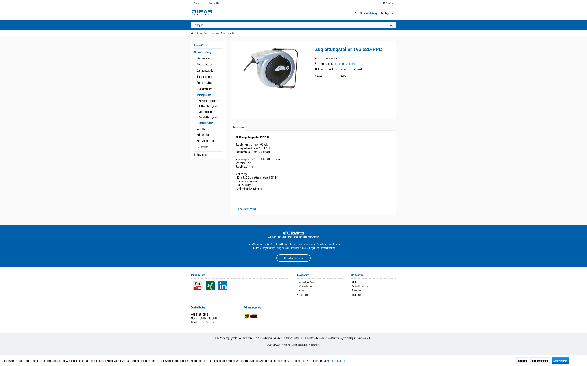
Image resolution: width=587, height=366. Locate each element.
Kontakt (302, 290)
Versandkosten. (265, 338)
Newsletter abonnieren (293, 258)
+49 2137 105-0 (199, 314)
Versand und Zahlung (308, 282)
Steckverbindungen (205, 141)
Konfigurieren (560, 361)
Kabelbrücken (202, 135)
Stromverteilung (202, 52)
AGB (354, 282)
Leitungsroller (203, 95)
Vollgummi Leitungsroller (208, 100)
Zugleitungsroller (205, 122)
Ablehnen (522, 361)
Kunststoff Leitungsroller (208, 117)
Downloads (303, 294)
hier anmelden (348, 63)
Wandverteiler (203, 58)
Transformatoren (204, 76)
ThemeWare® (315, 344)
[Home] (355, 13)
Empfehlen (360, 69)
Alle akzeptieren (540, 361)
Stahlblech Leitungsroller (208, 106)
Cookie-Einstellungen (360, 286)
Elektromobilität (204, 89)
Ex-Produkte (202, 147)
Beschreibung (238, 127)
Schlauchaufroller (205, 111)
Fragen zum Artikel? (339, 69)
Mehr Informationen (336, 361)
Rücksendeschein (306, 286)
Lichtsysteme (200, 155)
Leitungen (201, 128)
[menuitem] (388, 3)
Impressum (356, 294)
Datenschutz (357, 290)
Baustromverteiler (205, 70)
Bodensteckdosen (204, 83)
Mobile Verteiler (204, 64)
